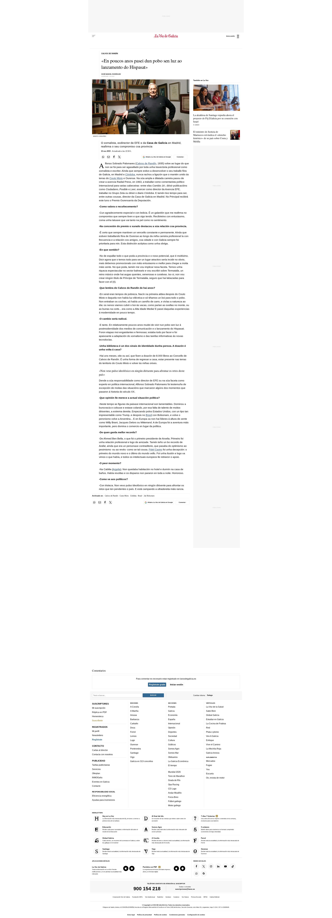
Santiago (134, 753)
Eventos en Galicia (100, 781)
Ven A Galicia (212, 736)
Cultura (171, 740)
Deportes (172, 732)
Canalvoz (176, 897)
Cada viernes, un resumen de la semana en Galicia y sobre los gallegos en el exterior (121, 840)
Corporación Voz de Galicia (121, 897)
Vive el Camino (213, 744)
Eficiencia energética (101, 796)
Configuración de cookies (196, 915)
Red (208, 727)
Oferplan (96, 773)
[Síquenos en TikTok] (233, 866)
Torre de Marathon (176, 776)
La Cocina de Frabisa (216, 723)
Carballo (134, 723)
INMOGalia (97, 777)
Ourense (134, 744)
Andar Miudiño (175, 793)
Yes (208, 769)
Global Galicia (212, 715)
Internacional (174, 723)
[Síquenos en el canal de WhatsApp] (196, 873)
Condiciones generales (177, 915)
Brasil (149, 415)
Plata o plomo (212, 732)
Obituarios (173, 757)
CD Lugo (172, 788)
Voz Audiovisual (150, 897)
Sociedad (172, 736)
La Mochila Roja (213, 748)
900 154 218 (147, 888)
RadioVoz (160, 897)
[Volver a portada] (166, 36)
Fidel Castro (155, 449)
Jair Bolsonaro (149, 496)
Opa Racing (173, 784)
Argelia (116, 469)
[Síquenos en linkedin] (218, 866)
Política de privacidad (144, 915)
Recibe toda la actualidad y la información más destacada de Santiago (121, 851)
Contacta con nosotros (102, 754)
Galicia (171, 711)
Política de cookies (160, 915)
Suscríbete (97, 720)
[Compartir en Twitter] (119, 157)
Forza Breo (173, 797)
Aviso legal (131, 915)
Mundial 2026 (174, 772)
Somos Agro (173, 748)
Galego (210, 695)
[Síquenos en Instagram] (211, 866)
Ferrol (133, 732)
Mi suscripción (98, 708)
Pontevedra (135, 748)
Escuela (210, 773)
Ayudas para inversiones (103, 800)
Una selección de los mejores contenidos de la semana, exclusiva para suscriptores (218, 818)
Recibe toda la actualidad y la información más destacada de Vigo (171, 851)
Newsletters (97, 735)
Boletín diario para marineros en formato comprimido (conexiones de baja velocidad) (217, 829)
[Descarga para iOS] (125, 868)
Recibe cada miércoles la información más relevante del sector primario (169, 829)
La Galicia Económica (178, 761)
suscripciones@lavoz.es (185, 889)
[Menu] (93, 36)
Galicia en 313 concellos (141, 761)
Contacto (96, 786)
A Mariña (134, 711)
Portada (171, 707)
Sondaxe (168, 897)
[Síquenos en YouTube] (225, 866)
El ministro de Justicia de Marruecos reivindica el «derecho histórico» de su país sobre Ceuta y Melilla (210, 136)
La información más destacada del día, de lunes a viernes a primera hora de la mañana (121, 818)
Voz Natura (185, 897)
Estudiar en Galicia (215, 719)
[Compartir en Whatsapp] (103, 157)
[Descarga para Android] (131, 868)
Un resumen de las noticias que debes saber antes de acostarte (169, 818)
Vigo (132, 757)
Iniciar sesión (176, 684)
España (171, 719)
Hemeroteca (97, 716)
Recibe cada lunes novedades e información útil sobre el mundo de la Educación (120, 829)
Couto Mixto (116, 178)
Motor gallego (174, 805)
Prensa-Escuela (196, 897)
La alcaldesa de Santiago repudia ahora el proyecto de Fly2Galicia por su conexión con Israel (215, 118)
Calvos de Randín (146, 163)
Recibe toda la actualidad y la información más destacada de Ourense (220, 851)
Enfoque (210, 740)
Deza (132, 727)
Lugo (132, 740)
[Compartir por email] (108, 157)
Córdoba (130, 174)
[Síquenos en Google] (204, 873)
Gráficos (172, 744)
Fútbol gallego (174, 801)
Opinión (171, 727)
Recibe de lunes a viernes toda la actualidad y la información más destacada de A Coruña (171, 840)
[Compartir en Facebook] (114, 157)
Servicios (96, 769)
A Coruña (134, 707)
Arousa (133, 715)
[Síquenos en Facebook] (196, 866)
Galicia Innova (212, 753)
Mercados (210, 761)
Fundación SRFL (137, 897)
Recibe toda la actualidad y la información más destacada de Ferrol (220, 840)
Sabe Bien (211, 711)
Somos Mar (173, 753)
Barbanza (134, 719)
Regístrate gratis (157, 684)
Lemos (133, 736)
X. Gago (196, 125)
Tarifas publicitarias (101, 765)
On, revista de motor (215, 778)
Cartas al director (100, 750)
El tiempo (172, 765)
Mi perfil (95, 731)
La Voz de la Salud (214, 707)
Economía (172, 715)
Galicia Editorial (214, 897)
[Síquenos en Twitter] (204, 866)
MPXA (205, 897)
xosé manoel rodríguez (111, 74)
